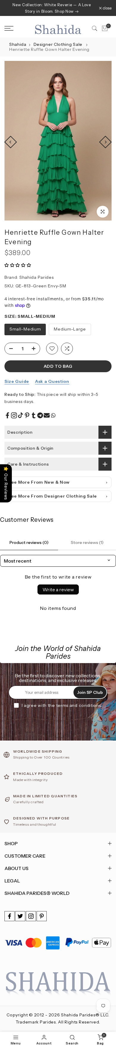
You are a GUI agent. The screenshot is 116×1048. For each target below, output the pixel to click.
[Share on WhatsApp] (53, 415)
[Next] (105, 142)
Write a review (58, 589)
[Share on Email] (47, 415)
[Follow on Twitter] (20, 916)
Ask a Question (52, 381)
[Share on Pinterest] (27, 415)
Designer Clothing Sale (59, 44)
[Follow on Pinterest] (42, 916)
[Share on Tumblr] (34, 415)
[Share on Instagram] (14, 415)
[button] (17, 265)
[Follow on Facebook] (9, 916)
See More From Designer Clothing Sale (52, 496)
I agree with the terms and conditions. (62, 705)
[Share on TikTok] (20, 415)
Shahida (17, 44)
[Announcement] (51, 7)
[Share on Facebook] (7, 415)
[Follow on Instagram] (31, 916)
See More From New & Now (39, 482)
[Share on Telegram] (40, 415)
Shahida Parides (36, 277)
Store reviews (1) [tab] (87, 542)
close (107, 8)
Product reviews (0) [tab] (29, 542)
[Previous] (10, 142)
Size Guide (16, 381)
